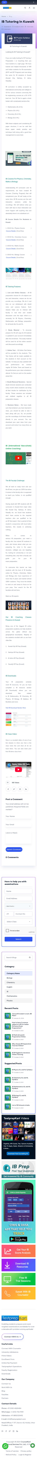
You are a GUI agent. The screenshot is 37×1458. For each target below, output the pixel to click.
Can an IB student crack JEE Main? (22, 1015)
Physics (10, 1001)
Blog (3, 1391)
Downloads (6, 1374)
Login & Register (24, 1455)
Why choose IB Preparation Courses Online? (21, 1045)
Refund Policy (11, 1455)
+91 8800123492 (17, 1415)
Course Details (11, 231)
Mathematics (12, 996)
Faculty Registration (9, 1370)
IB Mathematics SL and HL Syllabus (21, 1087)
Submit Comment (14, 849)
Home (4, 16)
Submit (18, 939)
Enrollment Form (8, 1359)
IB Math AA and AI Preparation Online (19, 1036)
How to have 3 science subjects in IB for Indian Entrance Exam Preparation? (20, 1025)
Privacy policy (26, 1451)
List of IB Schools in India (21, 1105)
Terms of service (12, 1451)
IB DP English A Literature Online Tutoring (21, 1053)
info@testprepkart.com (16, 1419)
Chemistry (11, 982)
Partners (5, 1398)
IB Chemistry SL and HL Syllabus (20, 1079)
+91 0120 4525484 (14, 1408)
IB (7, 991)
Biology (9, 978)
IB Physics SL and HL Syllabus (22, 1070)
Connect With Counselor (11, 1348)
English (9, 987)
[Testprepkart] (18, 1318)
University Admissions (10, 1352)
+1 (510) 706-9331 (17, 1412)
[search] (29, 957)
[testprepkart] (29, 7)
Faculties (5, 1394)
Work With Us (7, 1387)
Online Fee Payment (9, 1363)
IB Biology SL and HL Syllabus (19, 1096)
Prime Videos (7, 1356)
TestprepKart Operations (12, 1366)
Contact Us (6, 1384)
